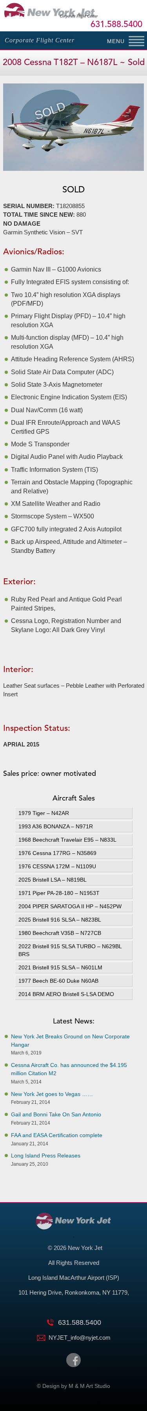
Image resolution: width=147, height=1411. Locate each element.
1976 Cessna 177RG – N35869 (58, 853)
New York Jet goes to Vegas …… (52, 1094)
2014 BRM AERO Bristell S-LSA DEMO (66, 994)
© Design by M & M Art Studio (73, 1386)
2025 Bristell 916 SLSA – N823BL (59, 920)
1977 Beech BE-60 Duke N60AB (58, 981)
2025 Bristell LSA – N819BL (52, 880)
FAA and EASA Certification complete (56, 1135)
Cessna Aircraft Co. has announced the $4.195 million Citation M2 (69, 1069)
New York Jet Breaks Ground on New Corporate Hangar (70, 1040)
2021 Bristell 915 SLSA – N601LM (60, 967)
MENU (116, 41)
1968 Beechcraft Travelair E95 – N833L (67, 840)
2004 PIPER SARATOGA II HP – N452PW (70, 906)
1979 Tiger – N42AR (43, 813)
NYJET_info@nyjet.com (80, 1337)
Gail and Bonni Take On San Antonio (56, 1114)
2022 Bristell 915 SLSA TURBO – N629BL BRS (70, 950)
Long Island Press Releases (45, 1155)
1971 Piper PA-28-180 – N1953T (59, 893)
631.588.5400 (116, 24)
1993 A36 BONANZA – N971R (55, 826)
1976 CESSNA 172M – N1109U (57, 866)
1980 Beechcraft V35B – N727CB (59, 933)
